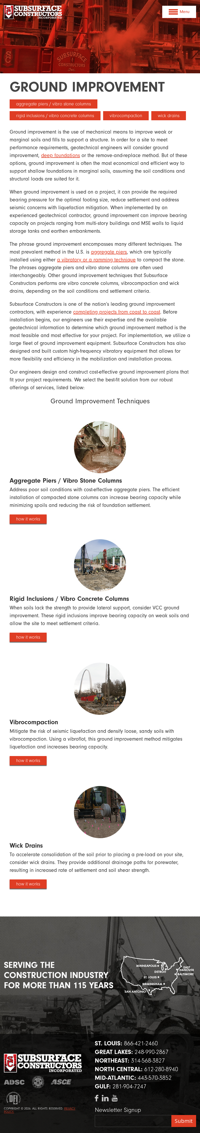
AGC (38, 1082)
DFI (12, 1098)
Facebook (97, 1098)
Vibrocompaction (126, 115)
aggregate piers (109, 252)
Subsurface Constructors (33, 12)
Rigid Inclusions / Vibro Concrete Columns (55, 115)
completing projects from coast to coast (116, 312)
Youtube (114, 1098)
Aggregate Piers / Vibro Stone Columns (53, 104)
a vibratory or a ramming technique (96, 260)
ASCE (62, 1082)
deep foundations (60, 155)
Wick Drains (168, 115)
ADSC (15, 1082)
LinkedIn (105, 1098)
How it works (28, 519)
